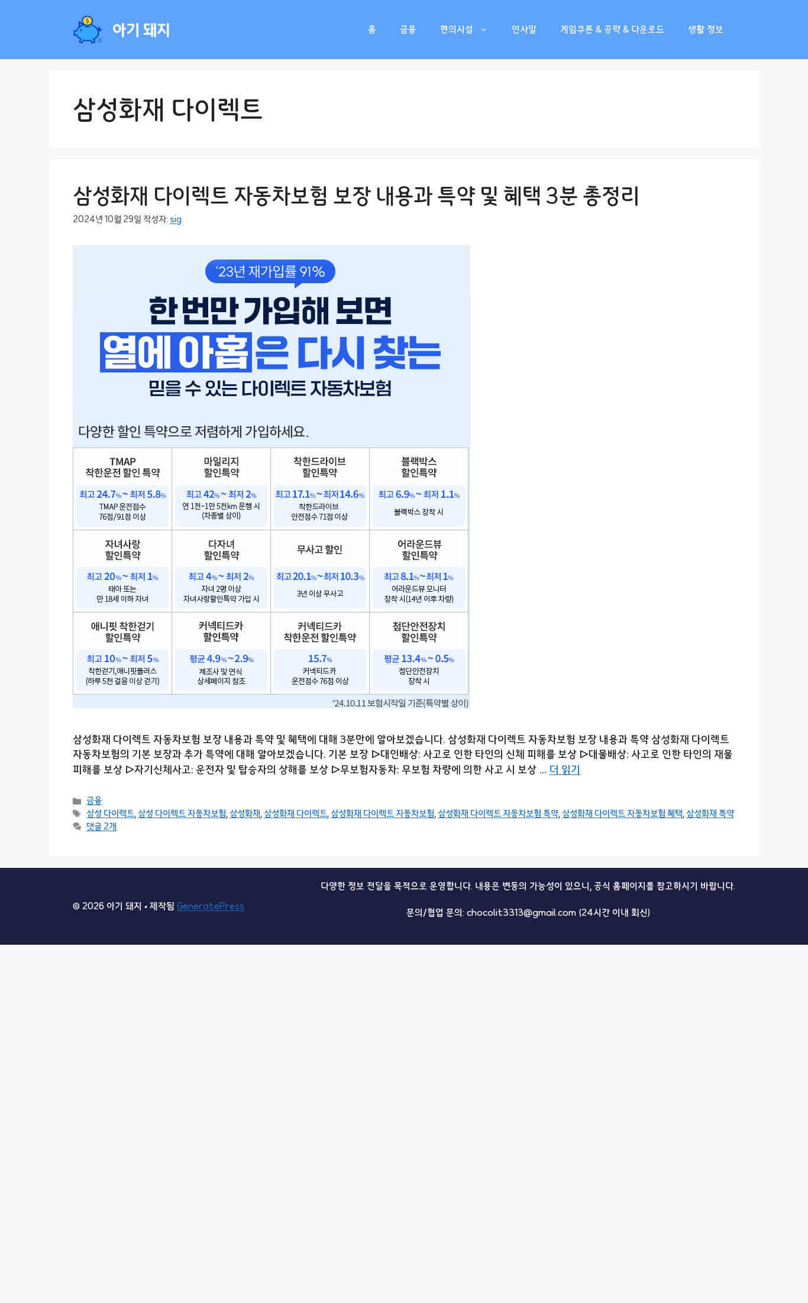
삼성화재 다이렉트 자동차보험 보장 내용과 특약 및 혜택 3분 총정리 (356, 195)
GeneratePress (210, 906)
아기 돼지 (141, 29)
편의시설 (456, 29)
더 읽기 (565, 769)
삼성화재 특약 (710, 813)
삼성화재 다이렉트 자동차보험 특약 (498, 813)
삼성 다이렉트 (110, 813)
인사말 (524, 29)
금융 (408, 29)
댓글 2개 (101, 826)
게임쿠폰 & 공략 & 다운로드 (612, 29)
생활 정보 (705, 29)
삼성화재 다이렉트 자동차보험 (382, 813)
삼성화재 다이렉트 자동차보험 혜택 (622, 813)
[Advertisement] (355, 1122)
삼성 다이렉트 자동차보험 (182, 813)
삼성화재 (245, 813)
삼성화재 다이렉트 (295, 813)
